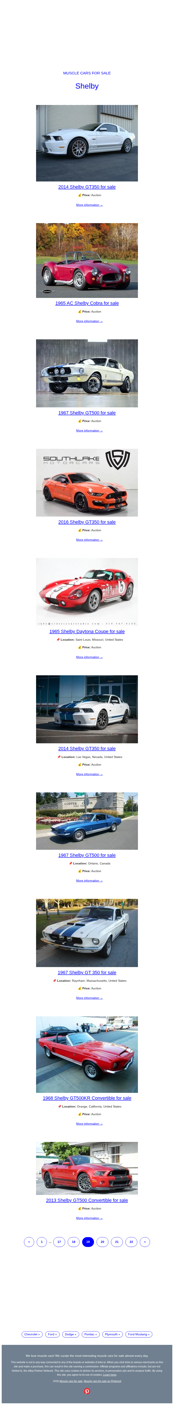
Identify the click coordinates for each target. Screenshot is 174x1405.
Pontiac (89, 1334)
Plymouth (111, 1334)
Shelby (87, 86)
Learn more (109, 1374)
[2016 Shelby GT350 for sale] (87, 515)
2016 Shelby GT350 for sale (87, 522)
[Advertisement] (87, 31)
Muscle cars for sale (87, 73)
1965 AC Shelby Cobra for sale (87, 303)
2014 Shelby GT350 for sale (87, 187)
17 (59, 1242)
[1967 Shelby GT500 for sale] (87, 406)
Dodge (69, 1334)
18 (73, 1242)
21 (117, 1242)
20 (102, 1242)
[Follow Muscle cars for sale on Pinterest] (87, 1393)
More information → (89, 205)
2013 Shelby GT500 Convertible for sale (87, 1200)
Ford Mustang (137, 1334)
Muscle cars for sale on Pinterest (102, 1381)
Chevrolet (30, 1334)
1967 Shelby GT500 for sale (87, 412)
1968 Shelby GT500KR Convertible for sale (87, 1098)
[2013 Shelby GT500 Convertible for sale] (87, 1193)
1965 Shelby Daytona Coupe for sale (87, 631)
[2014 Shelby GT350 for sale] (87, 180)
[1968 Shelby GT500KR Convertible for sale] (87, 1091)
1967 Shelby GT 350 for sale (87, 972)
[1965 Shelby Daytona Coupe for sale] (87, 625)
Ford (51, 1334)
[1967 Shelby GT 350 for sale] (87, 966)
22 (131, 1242)
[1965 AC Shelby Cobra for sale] (87, 297)
